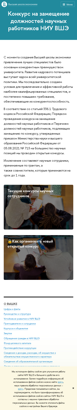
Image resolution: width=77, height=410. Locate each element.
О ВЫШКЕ (10, 304)
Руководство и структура (17, 313)
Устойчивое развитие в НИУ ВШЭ (22, 318)
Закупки (8, 333)
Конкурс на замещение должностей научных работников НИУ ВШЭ (38, 20)
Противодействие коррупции (20, 348)
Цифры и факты (12, 309)
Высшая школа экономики (22, 4)
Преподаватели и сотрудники (20, 323)
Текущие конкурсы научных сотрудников (30, 193)
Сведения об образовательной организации (28, 361)
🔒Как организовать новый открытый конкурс (30, 244)
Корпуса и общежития (16, 328)
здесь (60, 382)
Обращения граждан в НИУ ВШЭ (22, 338)
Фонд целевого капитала (17, 343)
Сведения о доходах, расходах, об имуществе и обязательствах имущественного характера (30, 354)
